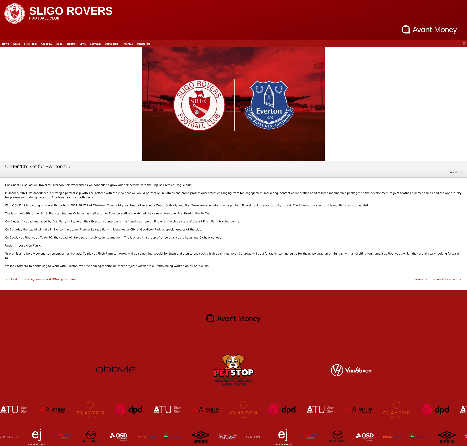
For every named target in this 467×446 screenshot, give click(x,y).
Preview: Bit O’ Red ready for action (437, 279)
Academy (46, 43)
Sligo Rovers (71, 11)
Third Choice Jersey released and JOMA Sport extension (42, 279)
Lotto (83, 43)
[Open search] (464, 43)
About (16, 43)
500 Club (95, 43)
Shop (59, 43)
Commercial (112, 43)
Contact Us (143, 43)
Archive (128, 43)
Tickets (71, 43)
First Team (30, 43)
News (5, 43)
